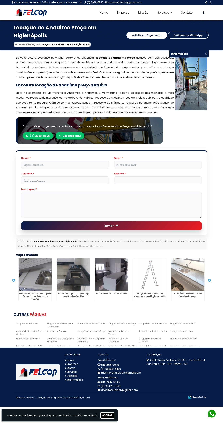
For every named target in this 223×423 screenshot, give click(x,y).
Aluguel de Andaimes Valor (153, 323)
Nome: (26, 158)
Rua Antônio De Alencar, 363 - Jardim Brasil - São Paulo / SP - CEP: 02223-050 (177, 362)
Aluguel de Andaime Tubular (92, 323)
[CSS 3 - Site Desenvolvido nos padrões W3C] (171, 397)
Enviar (109, 226)
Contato (187, 13)
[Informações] (203, 13)
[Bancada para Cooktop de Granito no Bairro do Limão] (35, 274)
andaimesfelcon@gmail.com (124, 2)
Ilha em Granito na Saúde (111, 293)
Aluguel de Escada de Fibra (183, 338)
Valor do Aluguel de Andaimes (118, 340)
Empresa (123, 13)
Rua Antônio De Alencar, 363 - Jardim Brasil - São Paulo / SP (48, 2)
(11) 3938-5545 (110, 382)
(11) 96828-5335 (111, 369)
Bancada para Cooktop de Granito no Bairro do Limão (35, 296)
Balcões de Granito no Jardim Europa (188, 295)
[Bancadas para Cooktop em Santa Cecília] (73, 274)
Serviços (163, 13)
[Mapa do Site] (151, 397)
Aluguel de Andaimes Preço (122, 323)
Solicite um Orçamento (146, 35)
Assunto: (120, 173)
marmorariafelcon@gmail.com (121, 373)
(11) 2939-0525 (95, 2)
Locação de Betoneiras (28, 338)
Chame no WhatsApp (189, 35)
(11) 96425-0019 (110, 386)
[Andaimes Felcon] (38, 372)
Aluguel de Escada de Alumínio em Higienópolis (150, 295)
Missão (143, 13)
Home (104, 13)
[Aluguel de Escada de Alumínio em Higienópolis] (149, 274)
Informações (75, 380)
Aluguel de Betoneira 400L (183, 323)
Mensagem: (29, 189)
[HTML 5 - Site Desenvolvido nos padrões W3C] (160, 397)
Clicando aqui (71, 136)
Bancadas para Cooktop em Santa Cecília (73, 295)
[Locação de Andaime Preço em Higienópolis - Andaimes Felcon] (31, 13)
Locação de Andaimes (181, 331)
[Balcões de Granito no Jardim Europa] (187, 274)
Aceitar (107, 415)
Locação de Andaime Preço (91, 331)
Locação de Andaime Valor (153, 331)
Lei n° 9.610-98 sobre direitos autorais (85, 246)
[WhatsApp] (210, 2)
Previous (13, 280)
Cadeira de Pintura (56, 331)
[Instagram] (206, 2)
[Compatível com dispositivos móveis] (182, 397)
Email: (118, 158)
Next (209, 280)
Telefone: (27, 173)
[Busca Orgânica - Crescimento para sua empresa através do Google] (197, 397)
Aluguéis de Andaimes (27, 323)
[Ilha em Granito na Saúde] (111, 274)
